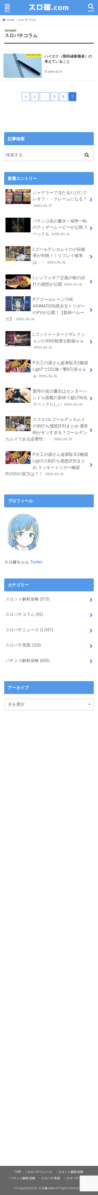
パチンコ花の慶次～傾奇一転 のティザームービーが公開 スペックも (60, 227)
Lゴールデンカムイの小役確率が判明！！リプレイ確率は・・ (59, 255)
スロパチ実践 (23, 645)
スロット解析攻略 (27, 599)
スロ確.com (46, 1188)
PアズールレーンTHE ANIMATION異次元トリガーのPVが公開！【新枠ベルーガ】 (45, 309)
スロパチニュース (29, 629)
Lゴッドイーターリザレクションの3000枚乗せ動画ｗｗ (59, 340)
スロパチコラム (24, 614)
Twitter (36, 562)
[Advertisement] (49, 934)
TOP (18, 1171)
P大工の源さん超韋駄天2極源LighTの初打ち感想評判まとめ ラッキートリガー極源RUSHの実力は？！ (46, 464)
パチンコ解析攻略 (27, 660)
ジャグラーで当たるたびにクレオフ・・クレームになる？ (60, 199)
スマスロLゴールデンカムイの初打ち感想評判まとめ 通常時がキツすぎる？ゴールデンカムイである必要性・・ (46, 429)
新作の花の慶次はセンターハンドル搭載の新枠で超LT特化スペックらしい (60, 397)
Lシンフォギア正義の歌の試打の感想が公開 (59, 280)
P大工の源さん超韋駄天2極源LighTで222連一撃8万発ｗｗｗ (60, 369)
